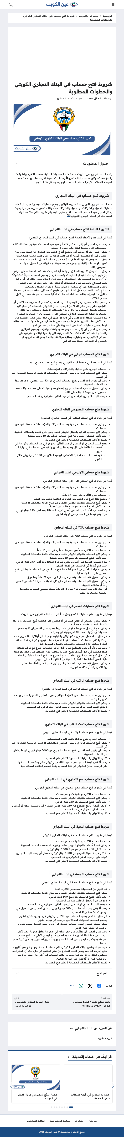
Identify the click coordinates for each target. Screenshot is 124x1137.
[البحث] (11, 4)
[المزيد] (71, 986)
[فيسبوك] (98, 986)
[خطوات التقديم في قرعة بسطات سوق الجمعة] (88, 1084)
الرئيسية (107, 15)
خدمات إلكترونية (88, 15)
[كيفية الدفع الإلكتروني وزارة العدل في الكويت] (36, 1084)
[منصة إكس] (89, 986)
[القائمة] (113, 4)
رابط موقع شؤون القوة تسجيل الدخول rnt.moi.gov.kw (91, 1003)
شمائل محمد (94, 98)
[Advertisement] (62, 54)
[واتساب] (80, 986)
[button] (71, 1107)
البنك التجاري (83, 1028)
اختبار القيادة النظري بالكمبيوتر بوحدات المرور (32, 1003)
